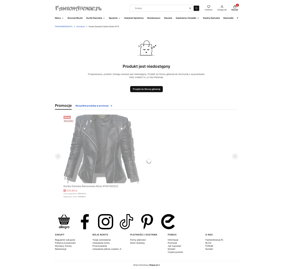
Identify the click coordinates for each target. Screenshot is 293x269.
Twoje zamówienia (101, 239)
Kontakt (171, 249)
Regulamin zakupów (65, 239)
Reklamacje (60, 249)
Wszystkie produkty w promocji (92, 105)
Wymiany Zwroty (63, 246)
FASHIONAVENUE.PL (64, 26)
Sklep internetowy (145, 265)
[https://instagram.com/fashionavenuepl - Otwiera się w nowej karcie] (105, 222)
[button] (196, 8)
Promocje (172, 243)
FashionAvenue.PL (214, 239)
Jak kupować (174, 246)
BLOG (208, 243)
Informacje (173, 239)
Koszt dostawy (137, 243)
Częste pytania (175, 252)
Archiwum (80, 26)
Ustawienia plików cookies (105, 249)
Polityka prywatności (65, 243)
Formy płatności (138, 239)
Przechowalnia (99, 246)
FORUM (209, 246)
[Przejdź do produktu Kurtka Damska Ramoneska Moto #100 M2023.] (101, 149)
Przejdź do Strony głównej (146, 89)
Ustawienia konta (101, 243)
